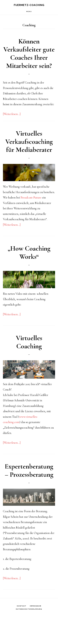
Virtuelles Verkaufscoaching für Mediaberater (29, 141)
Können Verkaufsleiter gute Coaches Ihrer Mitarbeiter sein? (29, 53)
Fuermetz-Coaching (29, 5)
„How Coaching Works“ (29, 252)
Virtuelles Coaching (29, 342)
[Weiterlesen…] (12, 114)
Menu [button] (29, 11)
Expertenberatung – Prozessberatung (29, 470)
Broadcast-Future (31, 197)
